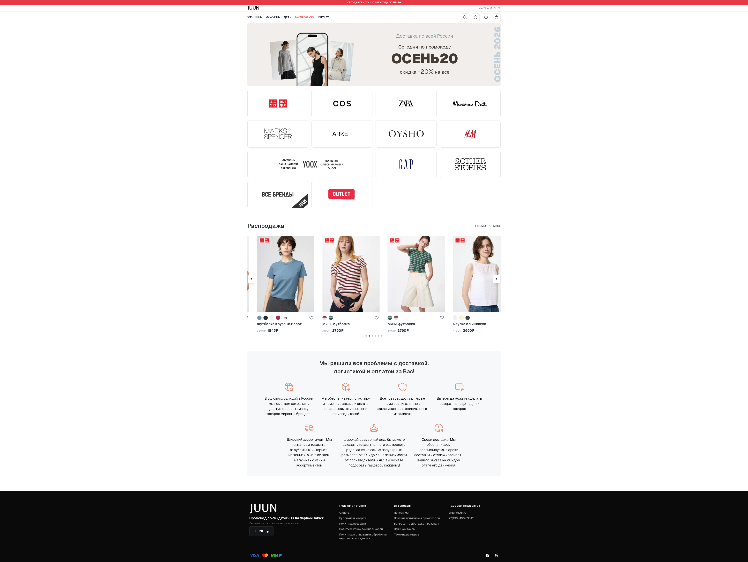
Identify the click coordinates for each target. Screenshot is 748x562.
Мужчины (273, 17)
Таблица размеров (406, 534)
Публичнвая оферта (352, 518)
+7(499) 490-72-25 (489, 8)
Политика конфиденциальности (361, 529)
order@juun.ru (458, 512)
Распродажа (305, 17)
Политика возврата (352, 523)
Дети (287, 17)
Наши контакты (404, 529)
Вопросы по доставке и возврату (417, 523)
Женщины (255, 17)
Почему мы (401, 512)
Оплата (344, 512)
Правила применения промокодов (417, 518)
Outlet (323, 17)
